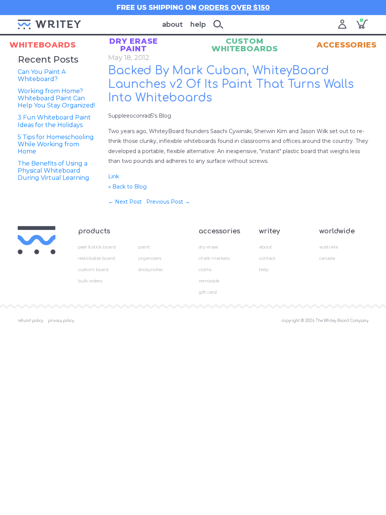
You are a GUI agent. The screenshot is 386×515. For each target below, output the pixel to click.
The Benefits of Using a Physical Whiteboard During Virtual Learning (53, 170)
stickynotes (150, 269)
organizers (149, 258)
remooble (209, 281)
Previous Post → (168, 201)
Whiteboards (42, 44)
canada (327, 258)
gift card (208, 292)
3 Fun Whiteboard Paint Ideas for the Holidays (54, 121)
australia (328, 247)
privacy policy (61, 321)
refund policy (30, 321)
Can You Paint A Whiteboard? (42, 75)
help (198, 24)
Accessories (347, 44)
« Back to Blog (127, 186)
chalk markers (214, 258)
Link (113, 176)
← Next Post (125, 201)
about (172, 24)
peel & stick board (97, 247)
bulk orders (90, 281)
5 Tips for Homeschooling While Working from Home (56, 144)
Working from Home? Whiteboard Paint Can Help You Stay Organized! (56, 98)
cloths (205, 269)
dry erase (208, 247)
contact (267, 258)
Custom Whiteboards (244, 45)
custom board (93, 269)
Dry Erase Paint (133, 45)
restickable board (96, 258)
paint (144, 247)
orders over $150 (234, 7)
